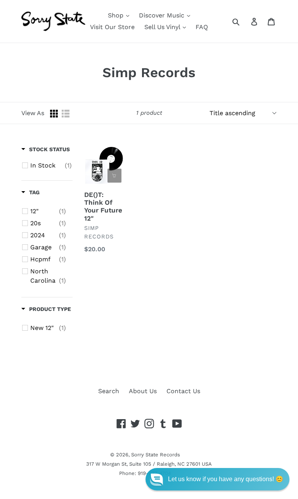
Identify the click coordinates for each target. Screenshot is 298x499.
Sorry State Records (155, 455)
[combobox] (244, 21)
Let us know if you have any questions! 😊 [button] (225, 479)
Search (108, 391)
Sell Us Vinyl (163, 27)
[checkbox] (51, 165)
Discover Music (162, 15)
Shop (116, 15)
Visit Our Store (112, 27)
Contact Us (183, 391)
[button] (217, 479)
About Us (143, 391)
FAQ (202, 27)
